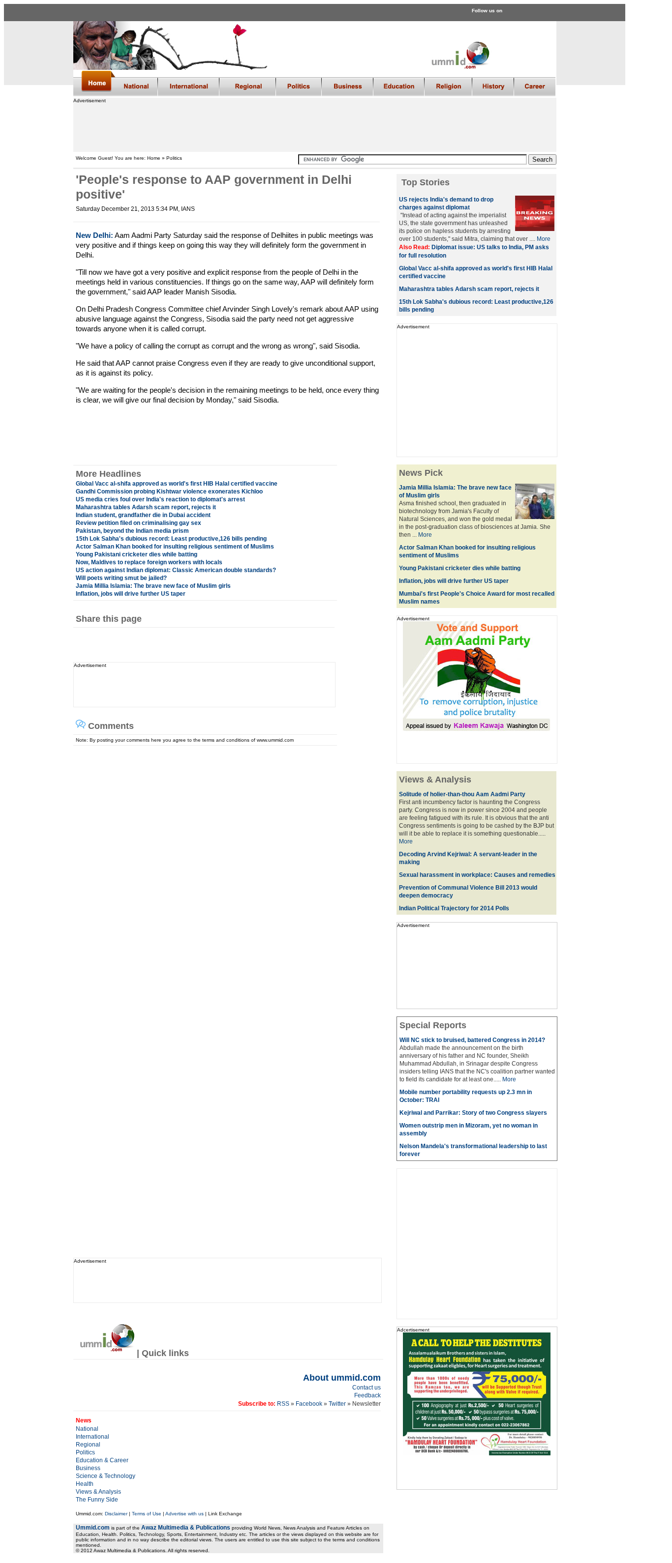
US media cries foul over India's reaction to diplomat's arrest (160, 499)
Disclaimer (116, 1513)
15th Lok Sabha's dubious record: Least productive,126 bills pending (171, 538)
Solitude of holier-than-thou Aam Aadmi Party (462, 794)
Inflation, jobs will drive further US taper (130, 593)
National (87, 1428)
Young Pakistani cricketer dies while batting (136, 554)
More (543, 238)
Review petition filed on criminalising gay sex (138, 523)
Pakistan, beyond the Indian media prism (132, 530)
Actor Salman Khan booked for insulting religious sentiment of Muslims (175, 546)
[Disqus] (224, 868)
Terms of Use (146, 1513)
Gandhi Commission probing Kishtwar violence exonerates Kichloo (169, 491)
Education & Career (102, 1460)
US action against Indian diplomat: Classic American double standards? (176, 570)
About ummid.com (342, 1378)
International (92, 1436)
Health (84, 1483)
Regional (88, 1444)
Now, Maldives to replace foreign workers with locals (149, 562)
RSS (282, 1403)
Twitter (338, 1403)
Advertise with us (184, 1513)
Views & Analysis (98, 1491)
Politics (85, 1452)
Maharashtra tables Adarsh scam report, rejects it (146, 507)
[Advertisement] (314, 125)
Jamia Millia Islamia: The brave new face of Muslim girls (153, 585)
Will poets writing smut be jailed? (121, 578)
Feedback (367, 1395)
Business (88, 1468)
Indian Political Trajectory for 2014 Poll (452, 908)
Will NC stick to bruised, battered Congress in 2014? (472, 1040)
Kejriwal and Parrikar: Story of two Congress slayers (473, 1112)
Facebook (309, 1403)
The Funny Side (97, 1499)
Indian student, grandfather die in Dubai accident (143, 515)
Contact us (366, 1387)
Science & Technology (105, 1476)
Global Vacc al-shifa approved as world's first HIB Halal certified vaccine (176, 483)
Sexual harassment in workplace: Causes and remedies (477, 874)
